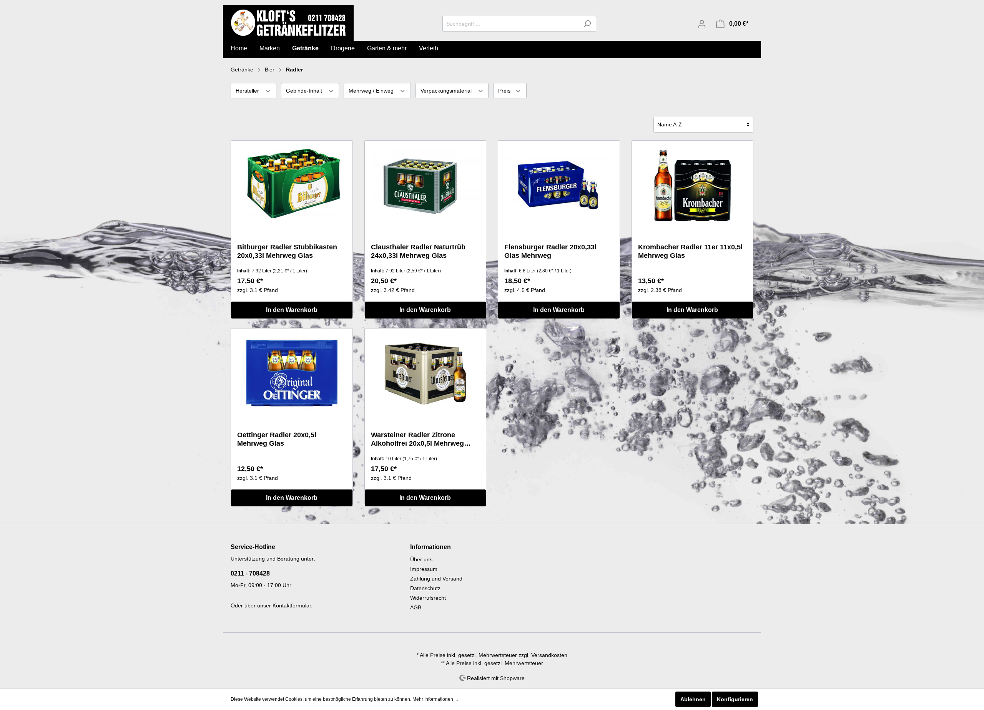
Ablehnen (693, 699)
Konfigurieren (735, 699)
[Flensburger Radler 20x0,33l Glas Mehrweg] (558, 185)
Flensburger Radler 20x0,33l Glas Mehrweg (550, 251)
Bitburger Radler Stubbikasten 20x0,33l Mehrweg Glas (287, 251)
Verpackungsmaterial (447, 91)
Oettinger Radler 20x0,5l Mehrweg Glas (276, 439)
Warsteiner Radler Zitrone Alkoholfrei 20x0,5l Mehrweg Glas (417, 439)
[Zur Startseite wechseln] (288, 22)
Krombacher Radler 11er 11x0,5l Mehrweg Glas (690, 251)
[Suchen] (587, 24)
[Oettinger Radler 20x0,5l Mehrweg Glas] (291, 373)
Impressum (423, 569)
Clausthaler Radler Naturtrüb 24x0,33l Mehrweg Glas (418, 251)
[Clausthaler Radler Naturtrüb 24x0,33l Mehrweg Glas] (425, 185)
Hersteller (248, 91)
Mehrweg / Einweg (372, 91)
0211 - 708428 (250, 573)
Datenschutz (425, 588)
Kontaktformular (292, 605)
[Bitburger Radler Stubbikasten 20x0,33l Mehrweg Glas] (291, 185)
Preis (505, 91)
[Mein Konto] (702, 24)
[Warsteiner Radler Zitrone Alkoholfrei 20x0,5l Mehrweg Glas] (425, 373)
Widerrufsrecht (428, 598)
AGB (415, 607)
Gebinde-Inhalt (305, 91)
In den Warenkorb (291, 310)
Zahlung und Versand (436, 579)
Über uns (421, 559)
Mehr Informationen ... (435, 699)
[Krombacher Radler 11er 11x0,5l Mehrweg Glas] (692, 185)
